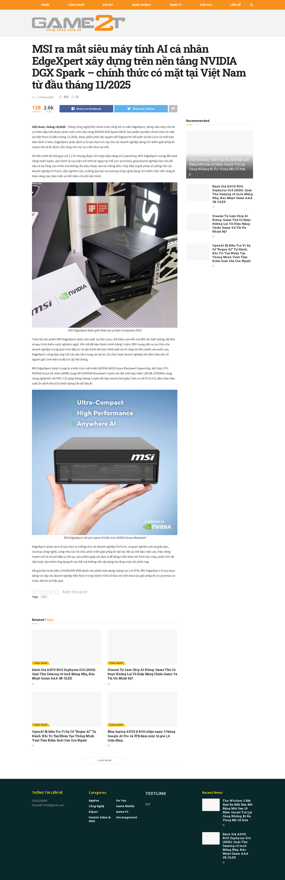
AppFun (94, 800)
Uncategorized (126, 817)
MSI (44, 596)
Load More (105, 760)
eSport (108, 5)
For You (206, 5)
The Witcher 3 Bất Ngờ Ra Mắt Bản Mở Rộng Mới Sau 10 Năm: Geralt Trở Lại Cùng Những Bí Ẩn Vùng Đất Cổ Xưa (219, 164)
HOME (45, 5)
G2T (148, 804)
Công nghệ (76, 5)
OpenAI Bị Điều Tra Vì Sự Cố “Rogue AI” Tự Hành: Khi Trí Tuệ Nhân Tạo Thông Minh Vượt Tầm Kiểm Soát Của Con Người (64, 735)
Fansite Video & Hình (100, 819)
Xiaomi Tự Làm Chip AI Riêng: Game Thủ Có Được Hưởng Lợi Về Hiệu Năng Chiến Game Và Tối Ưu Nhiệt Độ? (142, 674)
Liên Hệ (236, 5)
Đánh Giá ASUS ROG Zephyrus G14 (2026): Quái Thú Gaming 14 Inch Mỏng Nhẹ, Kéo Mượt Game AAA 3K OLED (64, 674)
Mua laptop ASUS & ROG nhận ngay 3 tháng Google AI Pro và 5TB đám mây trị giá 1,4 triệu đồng (141, 735)
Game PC (176, 5)
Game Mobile (141, 5)
